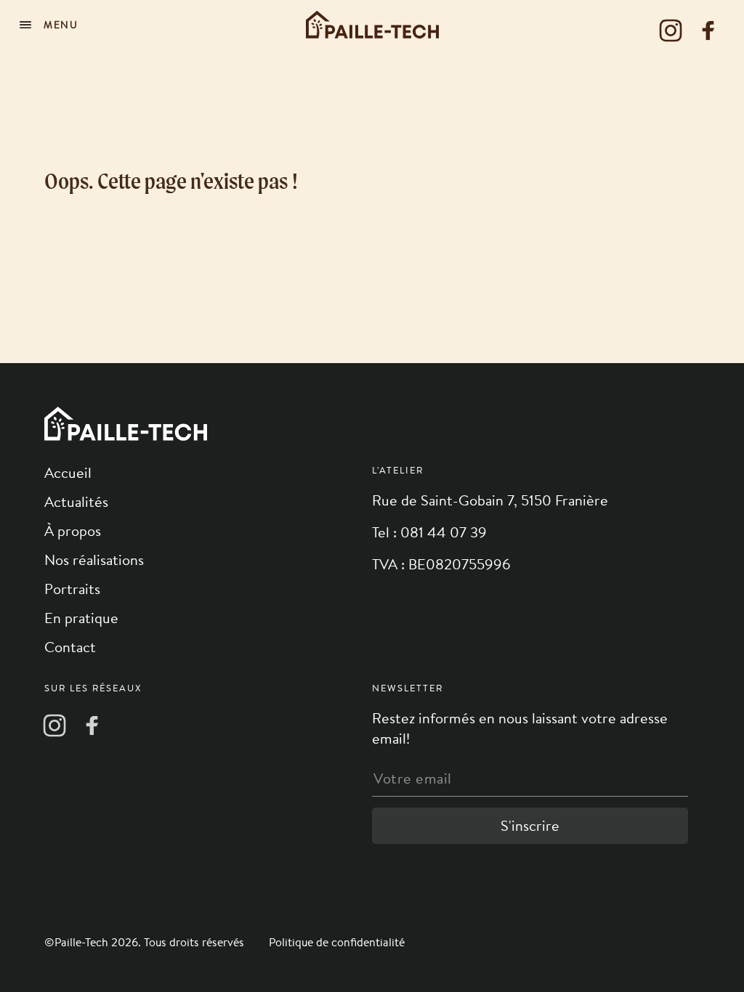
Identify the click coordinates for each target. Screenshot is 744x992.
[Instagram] (670, 30)
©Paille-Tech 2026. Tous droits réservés (145, 942)
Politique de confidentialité (337, 942)
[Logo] (372, 24)
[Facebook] (708, 30)
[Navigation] (51, 24)
